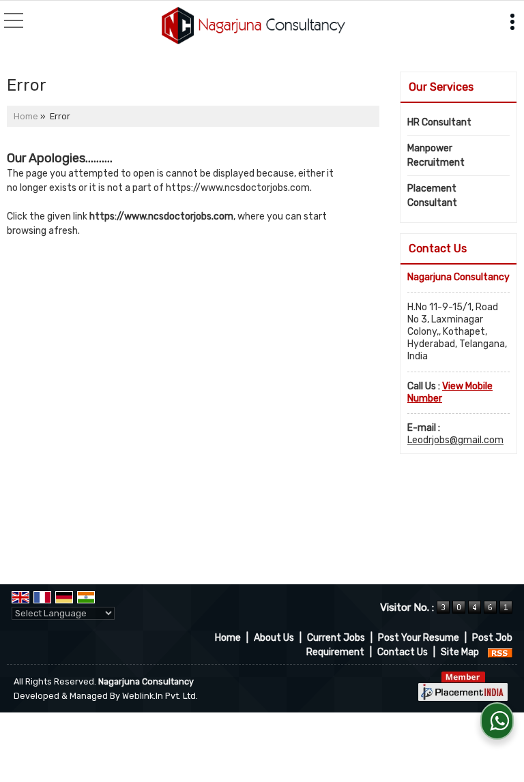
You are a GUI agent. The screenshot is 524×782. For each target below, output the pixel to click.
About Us (274, 638)
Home (26, 116)
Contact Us (402, 652)
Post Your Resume (418, 638)
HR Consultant (439, 122)
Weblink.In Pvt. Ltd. (160, 696)
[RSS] (500, 652)
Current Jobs (336, 638)
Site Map (460, 652)
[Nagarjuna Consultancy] (253, 26)
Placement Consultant (432, 196)
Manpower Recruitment (436, 155)
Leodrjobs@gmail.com (455, 440)
